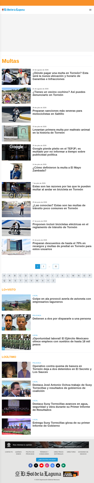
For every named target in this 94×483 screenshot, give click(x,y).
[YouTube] (41, 465)
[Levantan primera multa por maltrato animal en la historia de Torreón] (16, 133)
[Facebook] (30, 465)
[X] (36, 465)
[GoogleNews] (52, 465)
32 (56, 266)
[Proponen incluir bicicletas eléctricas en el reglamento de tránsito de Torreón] (16, 228)
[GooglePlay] (63, 465)
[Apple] (58, 465)
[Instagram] (47, 465)
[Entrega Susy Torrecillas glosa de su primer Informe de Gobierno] (16, 426)
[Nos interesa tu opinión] (47, 444)
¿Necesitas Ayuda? (47, 460)
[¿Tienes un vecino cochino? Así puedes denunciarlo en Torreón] (16, 96)
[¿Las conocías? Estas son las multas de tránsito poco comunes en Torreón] (16, 209)
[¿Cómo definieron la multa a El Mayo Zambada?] (16, 171)
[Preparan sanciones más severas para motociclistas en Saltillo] (16, 114)
